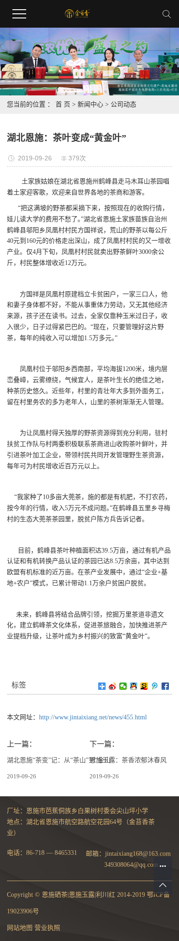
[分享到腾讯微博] (155, 686)
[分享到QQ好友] (134, 686)
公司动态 (123, 104)
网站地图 (20, 927)
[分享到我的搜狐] (144, 686)
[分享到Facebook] (165, 686)
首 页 (63, 104)
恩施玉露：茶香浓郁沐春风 (128, 760)
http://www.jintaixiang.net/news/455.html (93, 717)
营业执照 (47, 927)
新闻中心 (90, 104)
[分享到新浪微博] (113, 686)
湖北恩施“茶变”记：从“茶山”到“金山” (60, 760)
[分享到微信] (123, 686)
